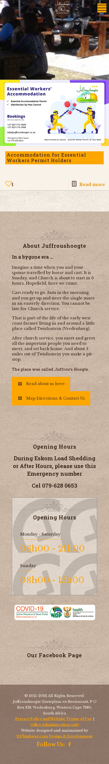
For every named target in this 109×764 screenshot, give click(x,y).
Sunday (28, 565)
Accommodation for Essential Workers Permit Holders (46, 158)
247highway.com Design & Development (54, 736)
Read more (92, 184)
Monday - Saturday (40, 534)
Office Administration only (54, 725)
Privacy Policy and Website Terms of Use (53, 719)
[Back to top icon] (98, 754)
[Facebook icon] (69, 745)
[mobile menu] (101, 7)
